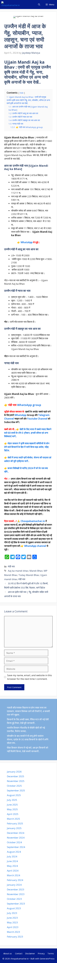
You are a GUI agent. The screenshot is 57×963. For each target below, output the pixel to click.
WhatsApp (27, 242)
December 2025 (15, 776)
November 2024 (15, 837)
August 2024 (14, 851)
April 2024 (12, 870)
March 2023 (13, 931)
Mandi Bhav (36, 570)
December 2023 (15, 889)
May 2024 (12, 865)
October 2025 (14, 785)
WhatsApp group (29, 405)
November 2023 (15, 894)
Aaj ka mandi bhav (18, 570)
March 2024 (13, 875)
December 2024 (15, 832)
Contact (18, 953)
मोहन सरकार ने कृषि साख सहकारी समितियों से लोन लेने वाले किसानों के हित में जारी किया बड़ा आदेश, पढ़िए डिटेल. (26, 447)
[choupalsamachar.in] (10, 4)
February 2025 (15, 823)
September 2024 (16, 847)
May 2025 (12, 809)
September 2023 (16, 903)
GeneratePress (47, 958)
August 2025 (14, 795)
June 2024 (12, 861)
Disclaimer (30, 953)
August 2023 (14, 908)
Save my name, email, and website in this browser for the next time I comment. (29, 677)
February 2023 (15, 936)
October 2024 (14, 842)
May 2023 (12, 922)
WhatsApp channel (35, 545)
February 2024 (15, 880)
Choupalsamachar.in (33, 521)
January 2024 (14, 884)
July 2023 (12, 913)
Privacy (41, 953)
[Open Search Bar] (39, 4)
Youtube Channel (37, 418)
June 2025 (12, 804)
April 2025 (12, 814)
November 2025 (15, 781)
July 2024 (12, 856)
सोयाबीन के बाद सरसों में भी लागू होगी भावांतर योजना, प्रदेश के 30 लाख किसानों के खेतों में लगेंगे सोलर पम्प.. (27, 739)
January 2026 (14, 771)
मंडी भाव (11, 566)
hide (22, 93)
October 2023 (14, 898)
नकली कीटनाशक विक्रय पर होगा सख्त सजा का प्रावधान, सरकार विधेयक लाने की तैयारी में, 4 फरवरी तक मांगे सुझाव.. (28, 711)
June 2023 (12, 917)
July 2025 (12, 799)
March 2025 (13, 818)
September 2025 (16, 790)
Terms (50, 953)
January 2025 (14, 828)
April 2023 (12, 927)
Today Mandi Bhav (28, 575)
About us (7, 953)
